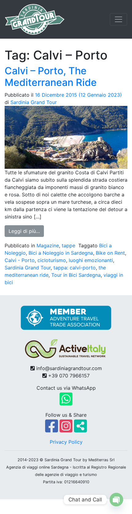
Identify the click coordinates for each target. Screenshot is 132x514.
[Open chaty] (116, 499)
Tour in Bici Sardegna (76, 275)
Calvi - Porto (20, 260)
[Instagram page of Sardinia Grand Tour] (67, 430)
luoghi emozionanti (91, 260)
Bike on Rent (110, 253)
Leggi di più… (26, 231)
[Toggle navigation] (118, 19)
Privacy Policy (66, 442)
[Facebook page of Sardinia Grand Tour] (52, 430)
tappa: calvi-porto (74, 268)
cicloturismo (51, 260)
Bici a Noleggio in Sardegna (61, 253)
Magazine (48, 245)
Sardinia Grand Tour (33, 102)
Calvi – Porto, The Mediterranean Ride (51, 76)
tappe (68, 245)
